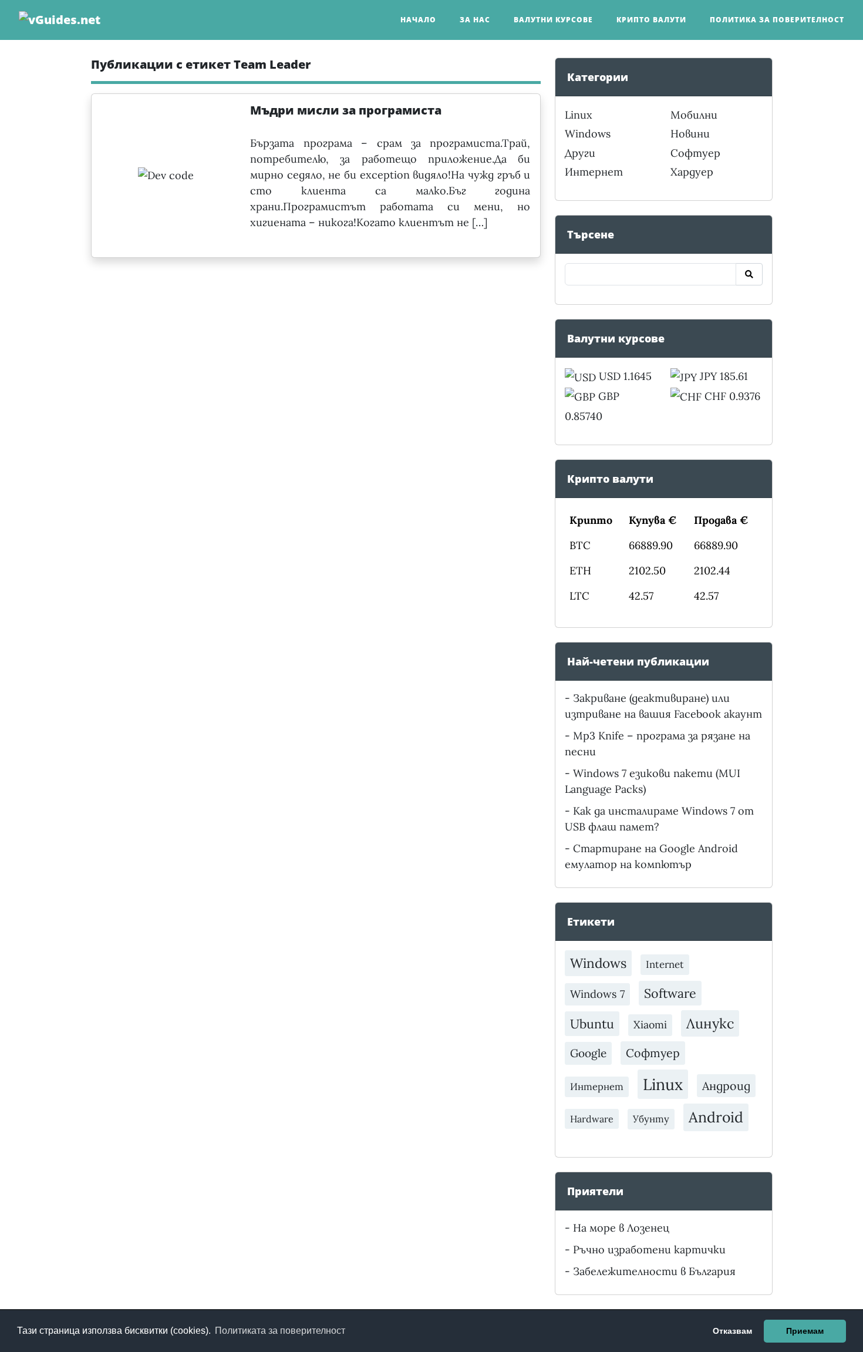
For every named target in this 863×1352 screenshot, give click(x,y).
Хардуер (691, 172)
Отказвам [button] (732, 1331)
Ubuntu (592, 1023)
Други (580, 153)
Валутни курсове (553, 20)
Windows (588, 133)
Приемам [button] (805, 1331)
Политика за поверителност (777, 20)
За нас (475, 20)
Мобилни (693, 115)
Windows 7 (597, 994)
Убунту (651, 1118)
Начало (418, 20)
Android (716, 1117)
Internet (665, 964)
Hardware (591, 1119)
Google (588, 1053)
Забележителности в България (654, 1271)
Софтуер (695, 153)
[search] (749, 274)
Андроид (726, 1085)
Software (670, 993)
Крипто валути (651, 20)
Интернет (594, 172)
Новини (690, 133)
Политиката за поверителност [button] (280, 1331)
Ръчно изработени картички (649, 1249)
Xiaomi (650, 1024)
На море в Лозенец (621, 1228)
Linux (578, 115)
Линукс (710, 1023)
